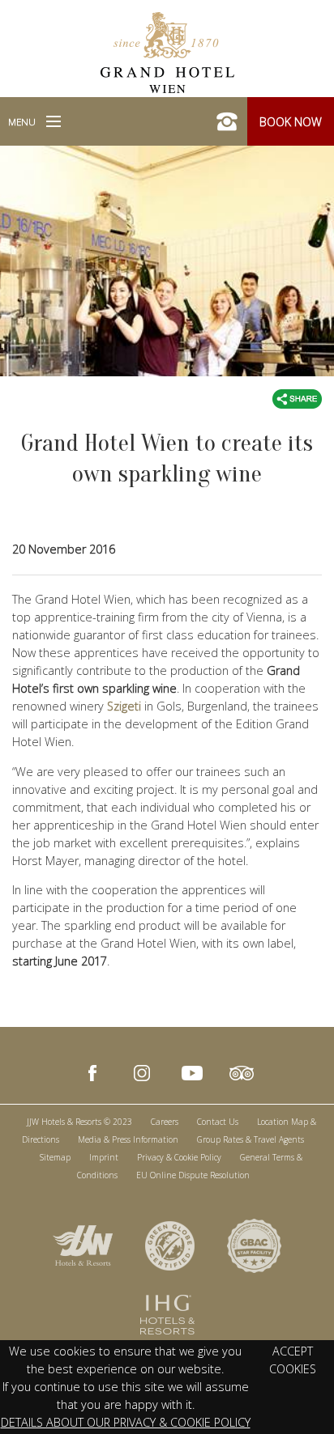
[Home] (167, 51)
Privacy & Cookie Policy (179, 1157)
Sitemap (55, 1157)
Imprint (103, 1157)
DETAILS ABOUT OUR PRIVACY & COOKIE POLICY (125, 1422)
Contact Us (217, 1121)
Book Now (290, 121)
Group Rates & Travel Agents (250, 1139)
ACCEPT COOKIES (292, 1360)
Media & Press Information (128, 1139)
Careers (164, 1121)
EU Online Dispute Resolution (193, 1175)
